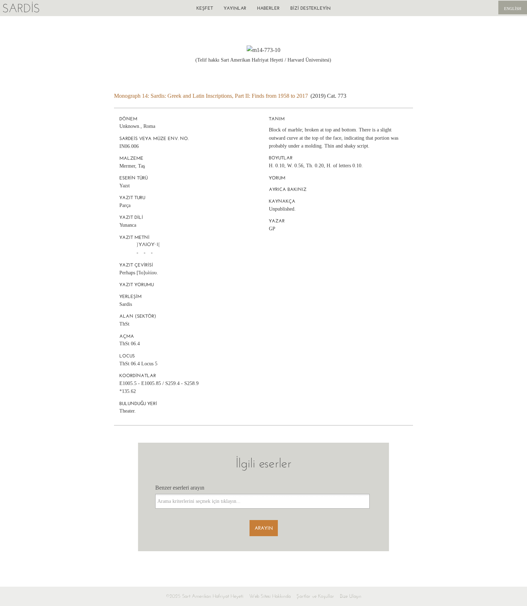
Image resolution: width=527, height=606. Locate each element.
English (512, 8)
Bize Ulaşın (350, 596)
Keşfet (204, 8)
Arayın (264, 528)
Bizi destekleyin (310, 8)
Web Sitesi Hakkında (270, 596)
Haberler (268, 8)
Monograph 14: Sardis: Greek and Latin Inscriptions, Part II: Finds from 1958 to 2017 (211, 96)
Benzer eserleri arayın (179, 488)
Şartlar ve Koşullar (315, 596)
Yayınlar (235, 8)
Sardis (21, 8)
